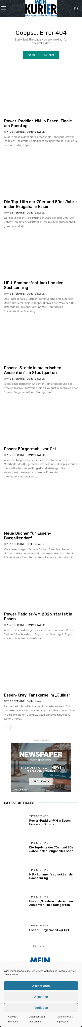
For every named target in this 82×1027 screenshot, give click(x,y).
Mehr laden (39, 946)
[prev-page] (6, 727)
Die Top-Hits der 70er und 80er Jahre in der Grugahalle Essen (40, 204)
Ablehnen (41, 997)
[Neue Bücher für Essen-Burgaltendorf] (41, 506)
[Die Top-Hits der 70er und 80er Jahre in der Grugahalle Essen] (41, 174)
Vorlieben (41, 1008)
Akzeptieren (41, 986)
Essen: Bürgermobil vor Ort (30, 448)
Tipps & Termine (14, 131)
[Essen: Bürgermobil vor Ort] (41, 421)
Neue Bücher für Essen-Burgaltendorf (27, 535)
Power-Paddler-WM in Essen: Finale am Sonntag (50, 822)
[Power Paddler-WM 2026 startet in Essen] (41, 586)
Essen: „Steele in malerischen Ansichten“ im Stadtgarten (32, 370)
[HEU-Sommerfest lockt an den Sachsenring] (41, 255)
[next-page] (12, 727)
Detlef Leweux (36, 131)
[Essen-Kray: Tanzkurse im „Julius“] (41, 667)
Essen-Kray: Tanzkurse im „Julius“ (37, 695)
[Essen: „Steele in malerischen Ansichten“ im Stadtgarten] (41, 340)
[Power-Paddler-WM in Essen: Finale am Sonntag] (41, 93)
